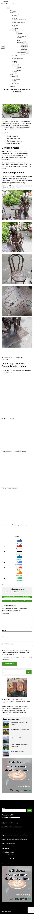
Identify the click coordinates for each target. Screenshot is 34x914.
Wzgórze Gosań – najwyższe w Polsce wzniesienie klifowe (14, 835)
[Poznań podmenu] (14, 12)
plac (3, 584)
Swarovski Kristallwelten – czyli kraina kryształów (12, 826)
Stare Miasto (13, 119)
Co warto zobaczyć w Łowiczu (17, 751)
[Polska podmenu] (17, 32)
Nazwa (4, 630)
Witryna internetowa (7, 644)
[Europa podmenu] (14, 30)
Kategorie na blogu (8, 815)
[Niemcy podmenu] (18, 66)
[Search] (28, 672)
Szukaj (3, 808)
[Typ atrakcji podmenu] (16, 76)
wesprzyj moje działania (12, 591)
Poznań (8, 119)
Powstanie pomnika (13, 138)
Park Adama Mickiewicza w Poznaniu (17, 597)
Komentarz (5, 613)
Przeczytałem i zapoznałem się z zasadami (17, 658)
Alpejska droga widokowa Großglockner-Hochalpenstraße (14, 839)
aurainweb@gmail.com (8, 852)
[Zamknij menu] (8, 7)
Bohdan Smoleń (11, 136)
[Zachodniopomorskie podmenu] (27, 52)
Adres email (5, 637)
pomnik (5, 584)
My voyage (4, 1)
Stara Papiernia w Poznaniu (20, 601)
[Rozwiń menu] (3, 47)
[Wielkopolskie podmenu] (24, 42)
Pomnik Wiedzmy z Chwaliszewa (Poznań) (20, 729)
